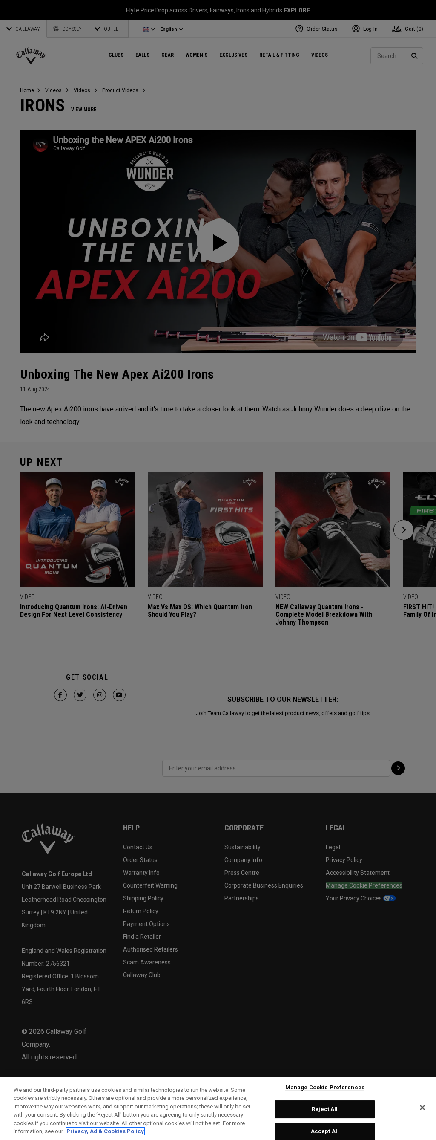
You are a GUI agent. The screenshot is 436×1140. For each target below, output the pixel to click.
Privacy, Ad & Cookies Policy (105, 1131)
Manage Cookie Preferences (324, 1088)
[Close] (422, 1107)
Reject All (325, 1109)
